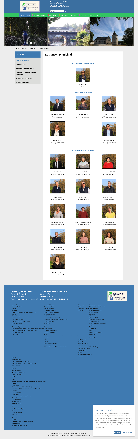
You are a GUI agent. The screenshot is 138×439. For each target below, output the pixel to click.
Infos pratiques (92, 316)
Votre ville (24, 49)
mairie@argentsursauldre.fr (59, 7)
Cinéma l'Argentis (82, 350)
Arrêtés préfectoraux (24, 78)
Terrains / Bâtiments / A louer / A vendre (21, 396)
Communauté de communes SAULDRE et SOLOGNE (24, 330)
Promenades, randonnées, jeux (96, 319)
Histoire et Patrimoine (17, 307)
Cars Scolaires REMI (16, 399)
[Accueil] (30, 11)
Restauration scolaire (17, 374)
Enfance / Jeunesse (16, 359)
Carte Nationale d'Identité (18, 416)
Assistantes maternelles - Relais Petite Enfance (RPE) (24, 363)
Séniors (14, 407)
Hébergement (92, 328)
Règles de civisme (48, 328)
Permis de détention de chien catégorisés (21, 427)
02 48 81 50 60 (19, 297)
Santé (45, 334)
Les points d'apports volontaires (51, 312)
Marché (46, 341)
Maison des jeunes (16, 367)
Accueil (17, 49)
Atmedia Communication (83, 435)
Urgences (46, 337)
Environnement (48, 307)
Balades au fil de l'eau (94, 317)
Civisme (46, 327)
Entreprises (80, 310)
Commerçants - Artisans (83, 308)
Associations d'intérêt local (84, 348)
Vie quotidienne (49, 305)
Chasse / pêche (92, 334)
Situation (14, 310)
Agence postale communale (50, 343)
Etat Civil (14, 414)
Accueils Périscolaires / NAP (18, 372)
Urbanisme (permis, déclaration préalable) (22, 421)
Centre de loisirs (16, 365)
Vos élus (32, 49)
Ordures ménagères (49, 308)
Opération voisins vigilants (50, 330)
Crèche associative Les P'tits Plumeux (20, 361)
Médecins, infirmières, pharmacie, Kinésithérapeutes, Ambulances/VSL (61, 336)
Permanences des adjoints (25, 68)
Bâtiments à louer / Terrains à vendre (55, 347)
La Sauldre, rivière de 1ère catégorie (97, 323)
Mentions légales (56, 433)
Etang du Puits (92, 325)
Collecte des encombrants (50, 314)
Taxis (13, 405)
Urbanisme (47, 323)
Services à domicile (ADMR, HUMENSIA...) (22, 387)
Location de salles (48, 345)
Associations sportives (83, 343)
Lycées (13, 378)
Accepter (117, 432)
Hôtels (90, 330)
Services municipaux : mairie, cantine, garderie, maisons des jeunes (28, 328)
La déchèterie (47, 316)
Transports (14, 398)
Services (14, 358)
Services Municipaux (17, 327)
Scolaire (14, 368)
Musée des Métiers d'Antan (95, 310)
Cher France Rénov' (16, 392)
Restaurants (92, 327)
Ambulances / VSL (16, 403)
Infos (45, 339)
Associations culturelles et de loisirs (86, 345)
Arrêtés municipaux (23, 82)
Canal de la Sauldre (94, 321)
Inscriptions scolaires (17, 423)
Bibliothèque (92, 314)
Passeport (14, 418)
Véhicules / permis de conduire (19, 425)
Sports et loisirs (82, 339)
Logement (14, 390)
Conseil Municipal (22, 60)
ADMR (13, 410)
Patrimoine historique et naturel (97, 307)
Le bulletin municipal (17, 332)
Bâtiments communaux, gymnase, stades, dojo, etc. (24, 312)
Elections (14, 419)
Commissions (21, 64)
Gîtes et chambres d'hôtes (95, 332)
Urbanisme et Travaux (49, 321)
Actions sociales (15, 385)
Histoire (14, 308)
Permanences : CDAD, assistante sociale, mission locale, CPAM (26, 388)
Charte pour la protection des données (75, 433)
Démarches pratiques (17, 412)
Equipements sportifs (83, 356)
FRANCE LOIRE (15, 394)
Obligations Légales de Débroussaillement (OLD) (55, 319)
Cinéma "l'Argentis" (94, 312)
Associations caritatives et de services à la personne (90, 347)
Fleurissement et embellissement (52, 317)
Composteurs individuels (50, 310)
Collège (13, 376)
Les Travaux (47, 325)
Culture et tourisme (95, 305)
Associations (80, 341)
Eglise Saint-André (93, 308)
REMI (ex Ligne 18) (16, 401)
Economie (81, 305)
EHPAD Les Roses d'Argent (18, 408)
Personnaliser (127, 432)
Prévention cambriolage (49, 332)
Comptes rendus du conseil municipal (21, 321)
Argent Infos (15, 334)
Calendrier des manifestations (85, 354)
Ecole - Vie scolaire (16, 370)
